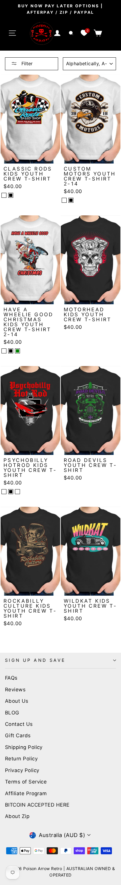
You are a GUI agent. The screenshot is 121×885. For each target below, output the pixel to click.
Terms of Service (26, 782)
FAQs (11, 678)
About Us (16, 701)
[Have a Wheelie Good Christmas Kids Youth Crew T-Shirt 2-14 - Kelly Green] (17, 351)
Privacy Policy (22, 770)
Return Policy (21, 759)
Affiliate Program (26, 793)
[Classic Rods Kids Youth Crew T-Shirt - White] (4, 195)
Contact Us (19, 724)
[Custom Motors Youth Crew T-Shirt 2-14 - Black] (71, 200)
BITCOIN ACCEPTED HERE (37, 805)
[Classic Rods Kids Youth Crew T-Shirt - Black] (11, 195)
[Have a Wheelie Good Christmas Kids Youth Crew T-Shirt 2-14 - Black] (11, 351)
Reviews (15, 689)
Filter (26, 63)
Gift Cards (18, 735)
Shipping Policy (24, 747)
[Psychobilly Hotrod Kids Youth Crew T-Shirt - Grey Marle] (17, 491)
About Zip (17, 816)
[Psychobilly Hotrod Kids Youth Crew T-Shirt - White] (4, 491)
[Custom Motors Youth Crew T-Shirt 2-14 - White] (64, 200)
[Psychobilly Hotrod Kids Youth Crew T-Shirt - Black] (11, 491)
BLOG (12, 713)
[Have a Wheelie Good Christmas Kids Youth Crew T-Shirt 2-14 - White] (4, 351)
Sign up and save (35, 660)
